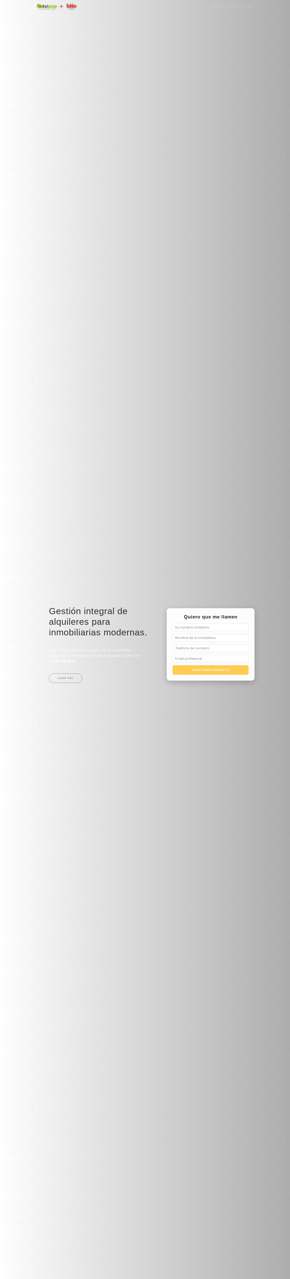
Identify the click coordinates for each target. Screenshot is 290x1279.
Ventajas (216, 7)
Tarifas (231, 7)
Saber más (65, 678)
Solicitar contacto (211, 670)
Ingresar (246, 7)
